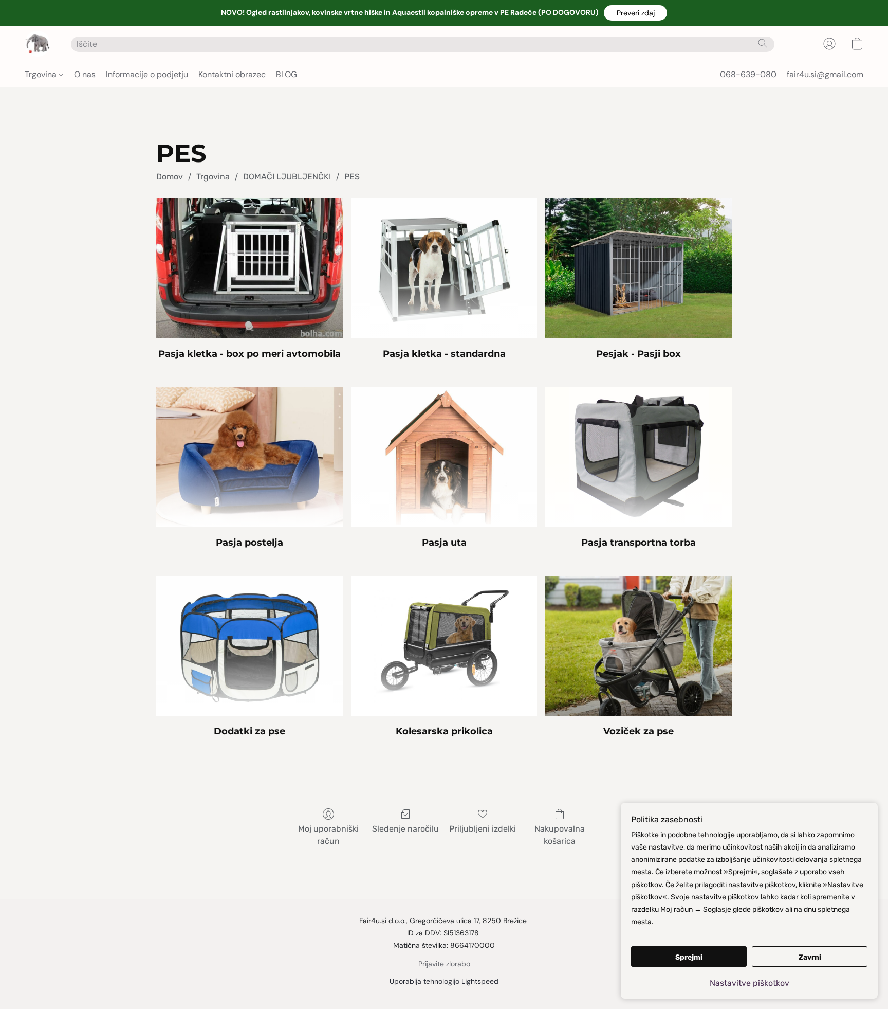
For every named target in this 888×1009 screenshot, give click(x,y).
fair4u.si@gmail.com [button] (825, 74)
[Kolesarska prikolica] (444, 646)
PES (352, 177)
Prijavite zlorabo (444, 963)
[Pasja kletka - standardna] (444, 268)
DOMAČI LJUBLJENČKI (287, 177)
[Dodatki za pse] (249, 646)
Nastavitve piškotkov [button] (749, 983)
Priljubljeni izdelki (482, 829)
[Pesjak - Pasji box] (638, 268)
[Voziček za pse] (638, 646)
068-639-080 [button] (748, 74)
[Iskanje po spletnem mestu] (762, 43)
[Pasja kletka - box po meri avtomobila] (249, 268)
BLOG (286, 74)
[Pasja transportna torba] (638, 457)
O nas (85, 74)
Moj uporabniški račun (328, 835)
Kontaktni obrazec (232, 74)
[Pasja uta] (444, 457)
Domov (169, 177)
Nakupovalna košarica (559, 835)
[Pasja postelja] (249, 457)
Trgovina (42, 74)
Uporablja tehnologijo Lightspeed (444, 981)
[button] (635, 13)
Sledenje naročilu (405, 829)
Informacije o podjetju (147, 74)
